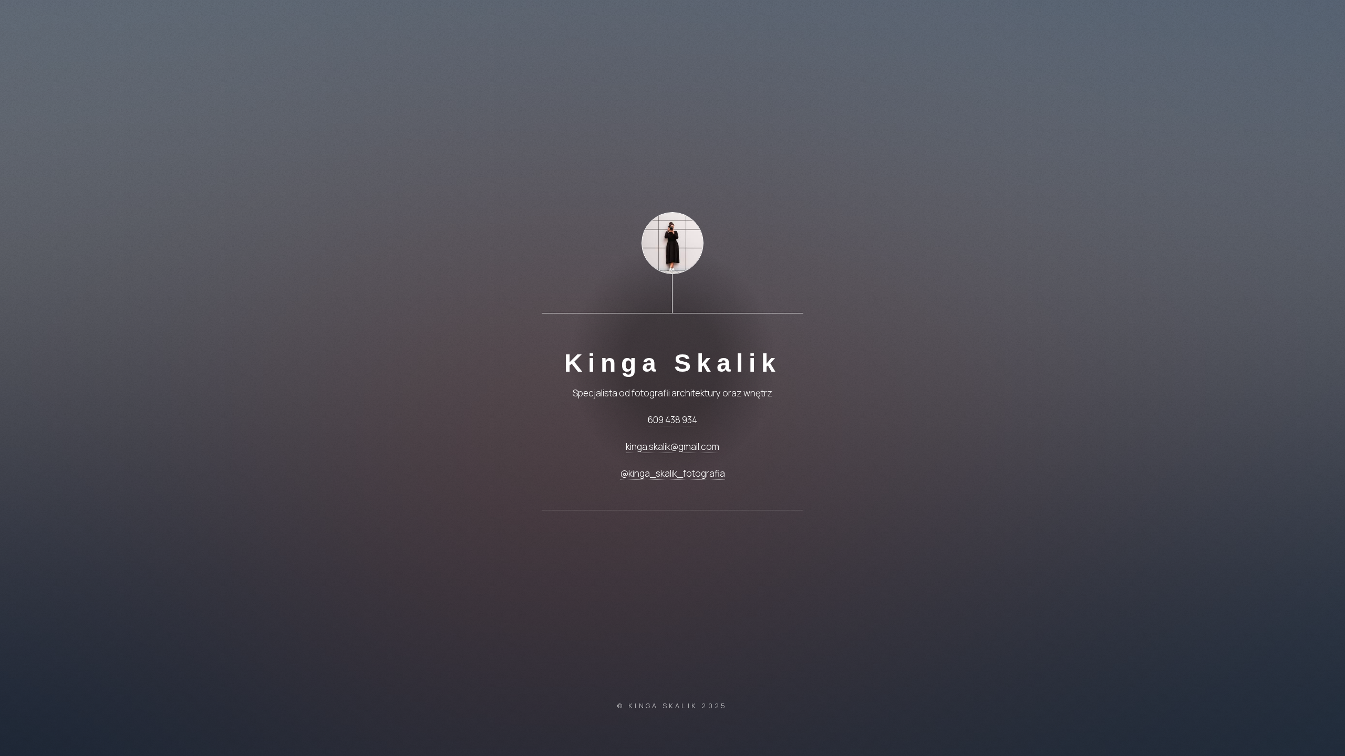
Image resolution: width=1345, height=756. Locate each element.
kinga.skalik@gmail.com (672, 446)
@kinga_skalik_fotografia (672, 473)
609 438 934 (672, 420)
